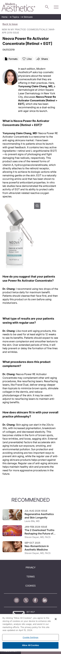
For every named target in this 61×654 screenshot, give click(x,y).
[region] (30, 632)
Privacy (31, 567)
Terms (30, 576)
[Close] (55, 619)
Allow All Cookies (30, 645)
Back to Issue (10, 24)
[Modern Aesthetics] (18, 7)
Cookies (30, 585)
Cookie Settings (30, 637)
